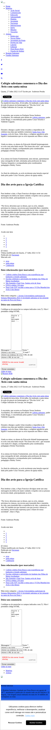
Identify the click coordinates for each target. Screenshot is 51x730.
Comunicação (15, 13)
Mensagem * (6, 350)
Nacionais (14, 23)
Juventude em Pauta (17, 40)
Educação (14, 15)
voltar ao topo (6, 371)
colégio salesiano (38, 117)
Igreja (12, 28)
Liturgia (13, 45)
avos (7, 261)
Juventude (14, 21)
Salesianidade (15, 17)
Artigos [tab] (8, 673)
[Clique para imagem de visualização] (25, 101)
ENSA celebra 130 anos (15, 285)
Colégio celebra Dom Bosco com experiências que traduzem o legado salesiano (25, 276)
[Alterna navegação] (4, 2)
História (13, 19)
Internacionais (15, 25)
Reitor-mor (14, 36)
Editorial (13, 47)
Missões (13, 30)
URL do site (27, 355)
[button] (2, 677)
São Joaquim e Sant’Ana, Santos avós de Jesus (23, 283)
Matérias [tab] (9, 671)
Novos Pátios (15, 38)
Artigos (8, 34)
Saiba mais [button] (30, 716)
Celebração (10, 265)
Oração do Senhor (17, 51)
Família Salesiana (12, 55)
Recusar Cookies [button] (15, 723)
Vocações (14, 32)
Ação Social (15, 10)
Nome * (25, 350)
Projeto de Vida (16, 43)
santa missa (10, 263)
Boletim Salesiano (12, 53)
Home (8, 6)
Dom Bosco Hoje (17, 49)
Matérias (9, 8)
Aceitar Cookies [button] (36, 723)
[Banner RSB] (6, 374)
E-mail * (26, 352)
